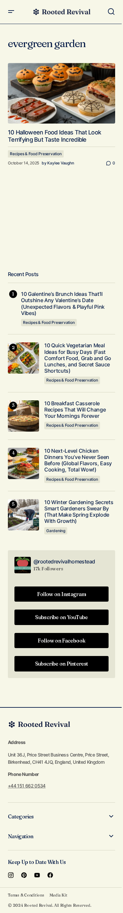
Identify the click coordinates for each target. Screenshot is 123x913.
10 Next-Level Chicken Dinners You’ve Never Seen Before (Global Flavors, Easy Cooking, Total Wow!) (78, 460)
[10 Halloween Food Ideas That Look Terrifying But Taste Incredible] (61, 93)
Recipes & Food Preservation (36, 153)
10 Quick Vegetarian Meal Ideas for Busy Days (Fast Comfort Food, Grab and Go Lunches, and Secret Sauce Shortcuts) (77, 358)
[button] (11, 12)
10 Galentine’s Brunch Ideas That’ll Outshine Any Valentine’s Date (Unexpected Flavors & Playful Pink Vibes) (63, 303)
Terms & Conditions (26, 895)
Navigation (20, 836)
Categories (21, 816)
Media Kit (58, 895)
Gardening (55, 530)
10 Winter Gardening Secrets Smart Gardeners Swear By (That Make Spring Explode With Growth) (78, 512)
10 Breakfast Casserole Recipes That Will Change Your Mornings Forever (75, 409)
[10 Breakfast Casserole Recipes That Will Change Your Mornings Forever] (23, 416)
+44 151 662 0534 (27, 785)
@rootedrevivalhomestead (64, 561)
